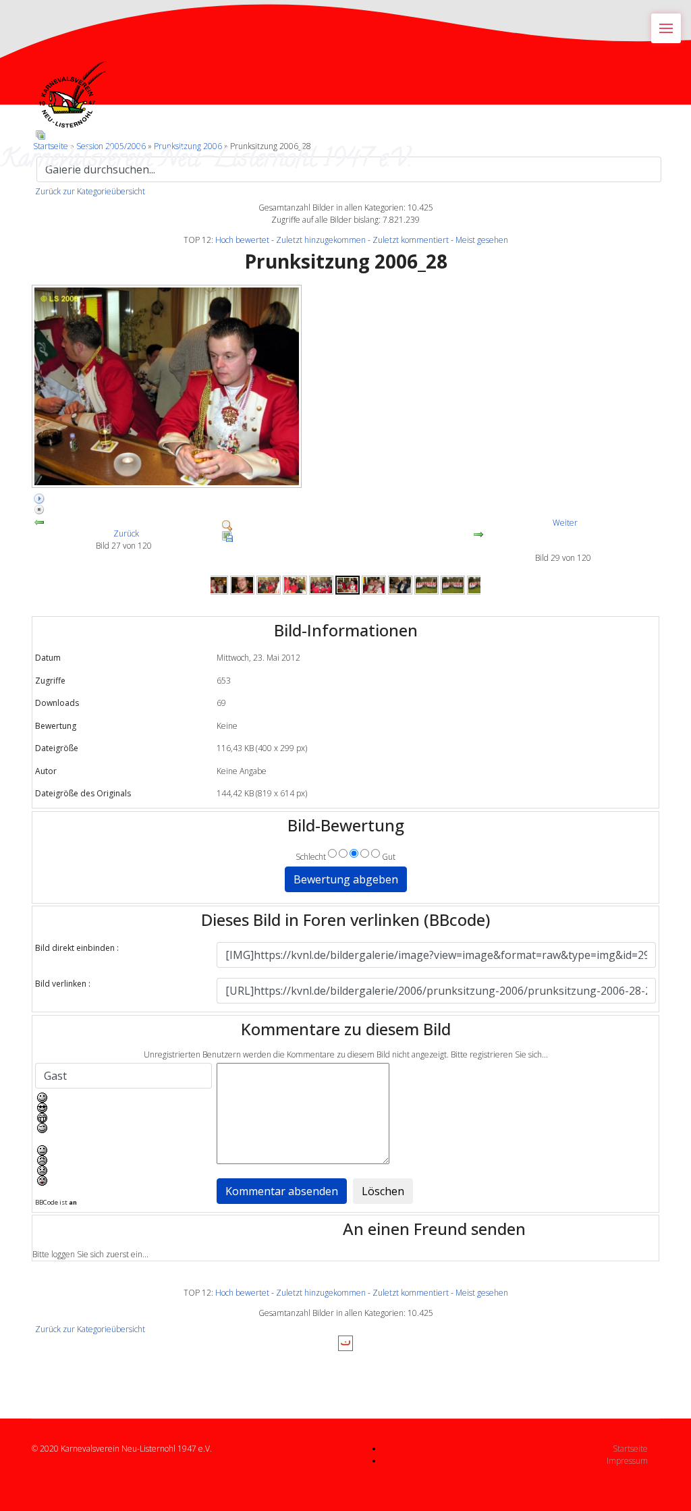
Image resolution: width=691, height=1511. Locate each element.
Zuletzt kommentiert (410, 240)
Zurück (126, 533)
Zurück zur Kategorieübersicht (90, 191)
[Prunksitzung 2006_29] (374, 585)
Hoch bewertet (242, 240)
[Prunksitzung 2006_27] (321, 585)
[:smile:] (124, 1098)
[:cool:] (124, 1108)
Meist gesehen (481, 240)
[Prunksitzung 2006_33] (479, 585)
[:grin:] (124, 1118)
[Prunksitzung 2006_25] (268, 585)
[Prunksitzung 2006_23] (216, 585)
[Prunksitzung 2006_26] (295, 585)
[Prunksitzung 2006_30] (400, 585)
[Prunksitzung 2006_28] (345, 386)
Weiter (565, 522)
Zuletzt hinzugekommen (321, 240)
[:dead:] (124, 1181)
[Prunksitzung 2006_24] (242, 585)
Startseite (630, 1448)
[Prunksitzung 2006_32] (453, 585)
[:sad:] (124, 1170)
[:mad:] (124, 1160)
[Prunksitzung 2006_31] (426, 585)
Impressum (627, 1460)
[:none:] (124, 1150)
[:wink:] (124, 1128)
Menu (666, 28)
